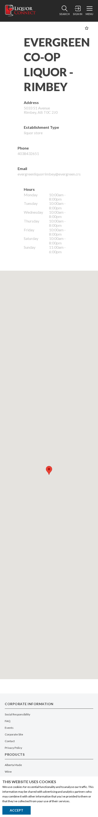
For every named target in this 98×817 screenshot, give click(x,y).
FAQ (7, 721)
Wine (8, 771)
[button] (49, 470)
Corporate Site (14, 734)
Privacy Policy (13, 748)
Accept (16, 810)
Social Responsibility (17, 714)
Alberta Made (13, 765)
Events (9, 727)
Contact (10, 741)
